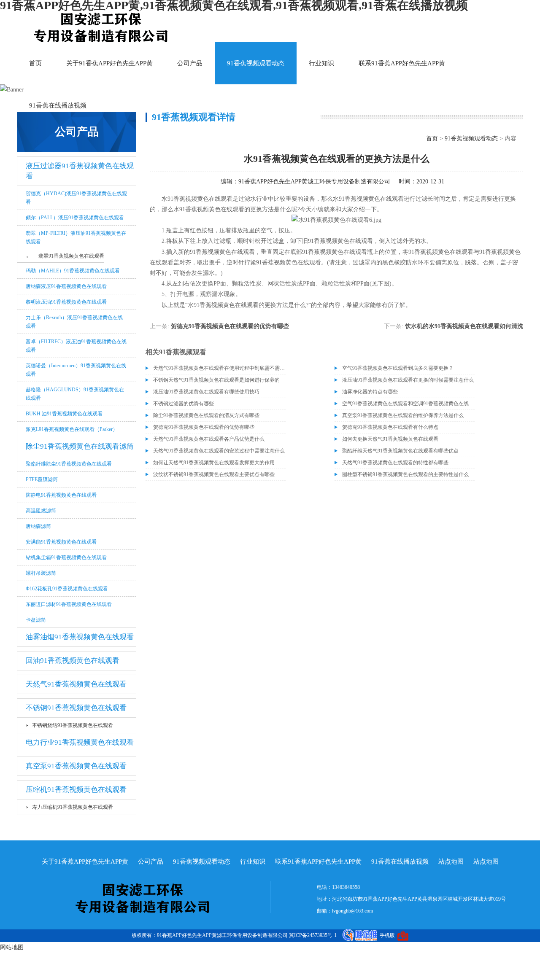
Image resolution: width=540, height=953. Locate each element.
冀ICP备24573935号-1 (313, 935)
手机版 (387, 935)
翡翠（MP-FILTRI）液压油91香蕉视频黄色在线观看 (76, 237)
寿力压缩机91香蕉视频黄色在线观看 (72, 807)
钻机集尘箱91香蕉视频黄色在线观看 (66, 557)
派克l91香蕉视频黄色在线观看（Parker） (72, 429)
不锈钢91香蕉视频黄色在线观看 (76, 708)
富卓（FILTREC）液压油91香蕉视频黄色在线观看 (76, 346)
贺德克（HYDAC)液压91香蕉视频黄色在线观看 (76, 198)
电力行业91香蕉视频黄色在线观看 (80, 742)
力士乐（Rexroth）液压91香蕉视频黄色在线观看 (74, 322)
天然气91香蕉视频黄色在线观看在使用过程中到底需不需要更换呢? (219, 368)
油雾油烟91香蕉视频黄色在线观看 (80, 637)
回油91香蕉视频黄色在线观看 (72, 661)
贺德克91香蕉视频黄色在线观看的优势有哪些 (230, 326)
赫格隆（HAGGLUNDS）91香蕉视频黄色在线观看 (75, 394)
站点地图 (451, 861)
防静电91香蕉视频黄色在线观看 (61, 495)
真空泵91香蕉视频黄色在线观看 (76, 766)
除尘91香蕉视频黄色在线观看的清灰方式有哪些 (206, 415)
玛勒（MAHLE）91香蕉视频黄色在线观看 (73, 271)
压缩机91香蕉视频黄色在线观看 (76, 790)
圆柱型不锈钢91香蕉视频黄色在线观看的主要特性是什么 (405, 474)
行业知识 (321, 63)
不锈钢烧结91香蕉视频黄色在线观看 (72, 725)
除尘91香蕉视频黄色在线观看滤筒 (80, 446)
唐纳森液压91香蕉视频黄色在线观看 (66, 286)
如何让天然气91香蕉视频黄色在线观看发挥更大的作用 (214, 463)
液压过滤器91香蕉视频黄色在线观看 (80, 171)
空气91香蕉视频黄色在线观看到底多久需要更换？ (398, 368)
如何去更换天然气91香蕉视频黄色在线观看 (390, 439)
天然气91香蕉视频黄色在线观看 (76, 684)
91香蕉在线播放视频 (57, 105)
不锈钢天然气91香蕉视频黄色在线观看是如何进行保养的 (216, 380)
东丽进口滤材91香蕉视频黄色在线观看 (69, 604)
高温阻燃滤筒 (41, 511)
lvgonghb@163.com (352, 911)
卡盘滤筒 (36, 620)
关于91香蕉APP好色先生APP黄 (109, 63)
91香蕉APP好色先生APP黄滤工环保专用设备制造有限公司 (314, 181)
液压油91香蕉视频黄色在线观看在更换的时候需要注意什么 (408, 380)
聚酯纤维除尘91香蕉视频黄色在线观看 (69, 464)
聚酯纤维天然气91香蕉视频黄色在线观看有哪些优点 (400, 451)
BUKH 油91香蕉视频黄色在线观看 (64, 414)
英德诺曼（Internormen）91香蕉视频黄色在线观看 (76, 370)
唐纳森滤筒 (38, 526)
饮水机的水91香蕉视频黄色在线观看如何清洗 (464, 326)
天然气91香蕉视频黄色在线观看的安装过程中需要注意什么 (219, 451)
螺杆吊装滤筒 (41, 573)
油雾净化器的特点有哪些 (370, 392)
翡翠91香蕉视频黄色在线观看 (71, 256)
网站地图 (12, 947)
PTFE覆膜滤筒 (42, 479)
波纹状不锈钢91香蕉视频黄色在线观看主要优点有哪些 (214, 474)
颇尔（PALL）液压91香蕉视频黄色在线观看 (75, 218)
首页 (35, 63)
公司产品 (189, 63)
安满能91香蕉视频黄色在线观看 (61, 542)
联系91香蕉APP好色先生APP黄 (402, 63)
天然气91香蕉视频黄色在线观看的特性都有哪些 (395, 463)
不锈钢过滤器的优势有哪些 (183, 404)
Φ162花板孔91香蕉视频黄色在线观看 (67, 589)
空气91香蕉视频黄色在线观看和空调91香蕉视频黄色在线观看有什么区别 (408, 404)
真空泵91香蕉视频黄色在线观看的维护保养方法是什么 (403, 415)
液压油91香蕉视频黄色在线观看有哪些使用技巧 (206, 392)
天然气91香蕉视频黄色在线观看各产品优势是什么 (209, 439)
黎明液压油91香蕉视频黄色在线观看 (66, 302)
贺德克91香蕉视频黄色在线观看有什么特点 (390, 427)
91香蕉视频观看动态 (255, 63)
